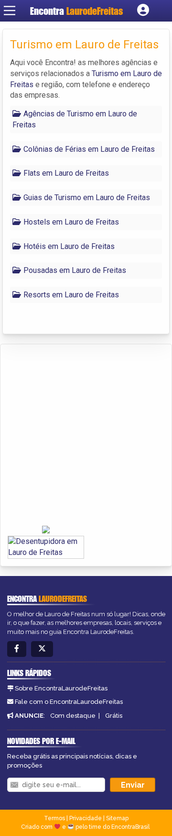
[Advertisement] (86, 435)
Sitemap (117, 818)
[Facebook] (16, 649)
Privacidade (85, 818)
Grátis (113, 715)
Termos (54, 818)
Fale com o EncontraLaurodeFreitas (69, 701)
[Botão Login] (143, 10)
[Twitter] (42, 649)
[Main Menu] (9, 10)
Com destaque (73, 715)
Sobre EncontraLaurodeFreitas (61, 688)
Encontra (76, 11)
